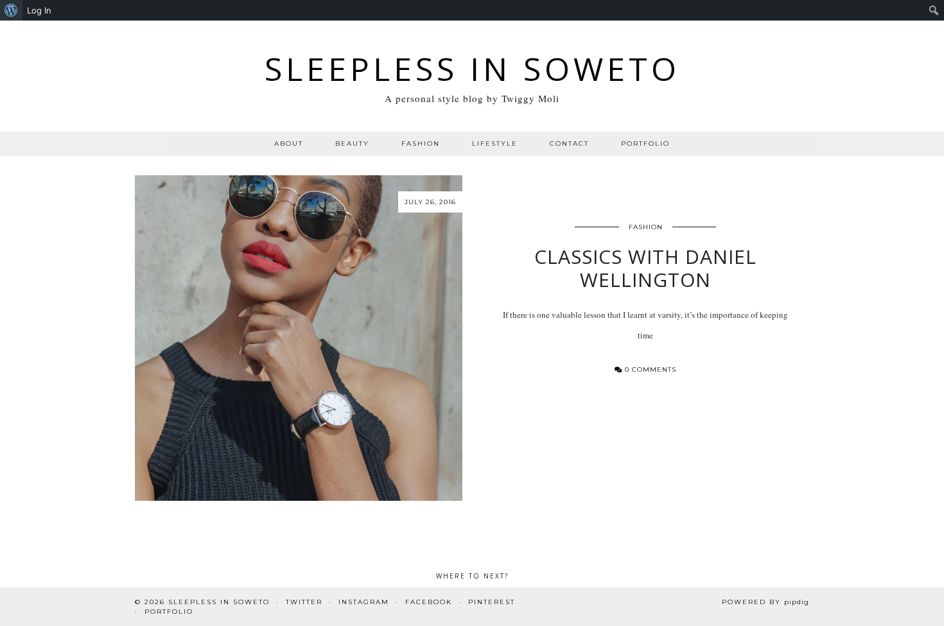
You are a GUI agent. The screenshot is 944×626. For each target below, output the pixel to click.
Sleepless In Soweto (472, 69)
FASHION (420, 143)
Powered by (765, 602)
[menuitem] (11, 10)
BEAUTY (352, 143)
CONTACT (569, 143)
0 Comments (649, 369)
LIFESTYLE (495, 143)
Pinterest (491, 602)
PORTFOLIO (645, 143)
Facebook (428, 602)
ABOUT (288, 143)
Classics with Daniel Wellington (645, 268)
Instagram (363, 602)
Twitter (304, 602)
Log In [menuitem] (39, 10)
